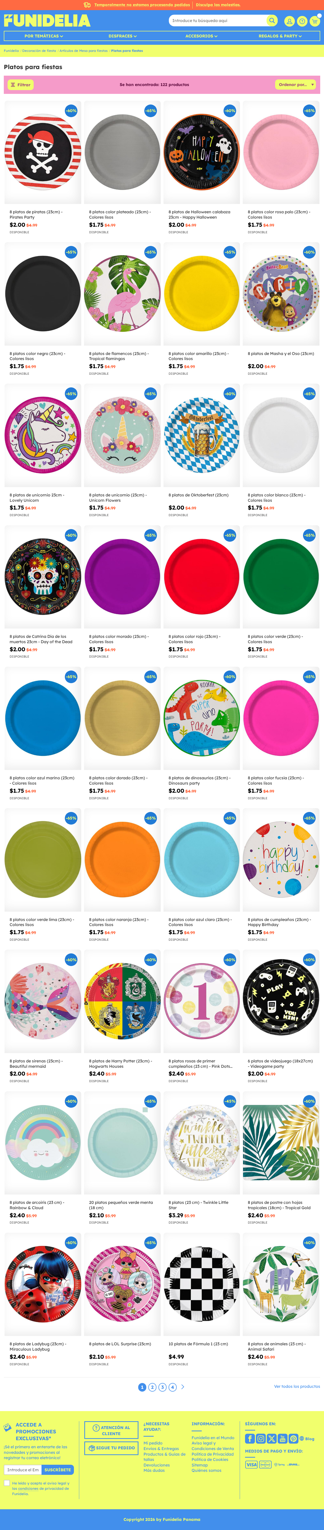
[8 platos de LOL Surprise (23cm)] (122, 1284)
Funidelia (11, 51)
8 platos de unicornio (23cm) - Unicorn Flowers (118, 497)
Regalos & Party (278, 36)
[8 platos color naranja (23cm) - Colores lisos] (122, 860)
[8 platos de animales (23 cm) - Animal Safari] (281, 1284)
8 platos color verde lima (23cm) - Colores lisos (42, 922)
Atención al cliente (115, 1430)
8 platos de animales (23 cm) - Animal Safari (277, 1346)
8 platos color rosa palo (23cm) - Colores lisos (279, 214)
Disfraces (120, 36)
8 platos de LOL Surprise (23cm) (120, 1343)
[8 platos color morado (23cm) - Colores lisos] (122, 577)
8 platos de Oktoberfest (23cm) (199, 494)
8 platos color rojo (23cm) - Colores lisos (194, 639)
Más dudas (154, 1470)
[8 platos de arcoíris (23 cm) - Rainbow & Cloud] (43, 1143)
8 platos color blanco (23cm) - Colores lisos (277, 497)
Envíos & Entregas (161, 1448)
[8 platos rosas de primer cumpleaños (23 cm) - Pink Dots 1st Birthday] (202, 1001)
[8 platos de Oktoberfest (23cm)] (202, 435)
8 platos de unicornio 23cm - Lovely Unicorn (37, 497)
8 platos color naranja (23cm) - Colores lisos (119, 922)
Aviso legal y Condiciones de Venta (213, 1445)
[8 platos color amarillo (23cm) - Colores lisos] (202, 294)
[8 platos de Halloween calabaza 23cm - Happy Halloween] (202, 152)
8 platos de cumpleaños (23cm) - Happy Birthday (279, 922)
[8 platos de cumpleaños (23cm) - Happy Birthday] (281, 860)
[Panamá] (250, 1439)
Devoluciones (157, 1465)
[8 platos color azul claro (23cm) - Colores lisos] (202, 860)
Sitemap (200, 1465)
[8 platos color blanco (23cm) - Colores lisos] (281, 435)
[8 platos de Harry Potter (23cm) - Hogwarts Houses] (122, 1001)
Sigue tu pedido (115, 1447)
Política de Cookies (210, 1459)
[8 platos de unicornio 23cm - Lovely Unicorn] (43, 435)
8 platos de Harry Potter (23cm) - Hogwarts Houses (120, 1063)
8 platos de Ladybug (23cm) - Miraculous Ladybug (38, 1346)
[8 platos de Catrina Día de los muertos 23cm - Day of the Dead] (43, 577)
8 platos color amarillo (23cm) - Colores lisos (199, 356)
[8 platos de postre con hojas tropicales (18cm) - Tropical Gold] (281, 1143)
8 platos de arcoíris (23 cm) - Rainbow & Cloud (37, 1205)
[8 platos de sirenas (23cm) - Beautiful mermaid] (43, 1001)
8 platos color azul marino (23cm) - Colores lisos (42, 780)
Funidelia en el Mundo (213, 1437)
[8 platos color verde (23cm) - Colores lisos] (281, 577)
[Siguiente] (183, 1387)
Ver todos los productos (297, 1386)
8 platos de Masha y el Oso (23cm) (281, 353)
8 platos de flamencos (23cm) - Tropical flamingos (119, 356)
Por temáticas (42, 36)
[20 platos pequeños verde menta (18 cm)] (122, 1143)
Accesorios (199, 36)
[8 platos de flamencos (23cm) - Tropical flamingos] (122, 294)
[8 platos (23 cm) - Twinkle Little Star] (202, 1143)
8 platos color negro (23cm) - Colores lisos (37, 356)
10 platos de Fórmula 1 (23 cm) (198, 1343)
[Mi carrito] (315, 21)
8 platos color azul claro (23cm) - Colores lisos (200, 922)
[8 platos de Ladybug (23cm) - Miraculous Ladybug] (43, 1284)
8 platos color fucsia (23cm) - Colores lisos (276, 780)
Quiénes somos (206, 1470)
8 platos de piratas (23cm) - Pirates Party (36, 214)
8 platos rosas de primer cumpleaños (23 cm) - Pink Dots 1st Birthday (199, 1063)
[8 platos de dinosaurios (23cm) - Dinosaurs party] (202, 718)
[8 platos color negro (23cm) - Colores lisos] (43, 294)
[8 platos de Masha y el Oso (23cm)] (281, 294)
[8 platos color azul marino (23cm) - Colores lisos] (43, 718)
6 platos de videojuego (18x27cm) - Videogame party (280, 1063)
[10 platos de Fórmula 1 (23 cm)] (202, 1284)
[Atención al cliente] (302, 21)
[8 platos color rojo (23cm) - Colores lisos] (202, 577)
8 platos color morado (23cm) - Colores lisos (119, 639)
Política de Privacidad (213, 1454)
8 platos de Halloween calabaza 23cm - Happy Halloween (199, 214)
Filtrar (23, 84)
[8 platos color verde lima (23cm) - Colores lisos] (43, 860)
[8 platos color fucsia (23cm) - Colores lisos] (281, 718)
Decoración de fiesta (39, 51)
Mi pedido (153, 1442)
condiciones (28, 1488)
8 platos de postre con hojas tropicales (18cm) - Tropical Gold (279, 1205)
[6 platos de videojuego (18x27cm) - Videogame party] (281, 1001)
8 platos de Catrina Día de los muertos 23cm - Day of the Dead (41, 639)
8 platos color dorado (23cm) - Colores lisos (118, 780)
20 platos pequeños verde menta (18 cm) (121, 1205)
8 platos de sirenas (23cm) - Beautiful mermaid (36, 1063)
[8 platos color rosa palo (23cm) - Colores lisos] (281, 152)
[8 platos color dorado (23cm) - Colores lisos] (122, 718)
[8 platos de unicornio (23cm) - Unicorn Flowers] (122, 435)
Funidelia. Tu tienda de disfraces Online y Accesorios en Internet (47, 20)
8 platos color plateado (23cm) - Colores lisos (120, 214)
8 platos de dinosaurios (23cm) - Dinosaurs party (200, 780)
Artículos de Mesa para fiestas (83, 51)
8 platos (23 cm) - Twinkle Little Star (198, 1205)
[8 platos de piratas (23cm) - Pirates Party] (43, 152)
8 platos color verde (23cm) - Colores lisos (275, 639)
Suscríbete (58, 1469)
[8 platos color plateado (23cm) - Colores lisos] (122, 152)
